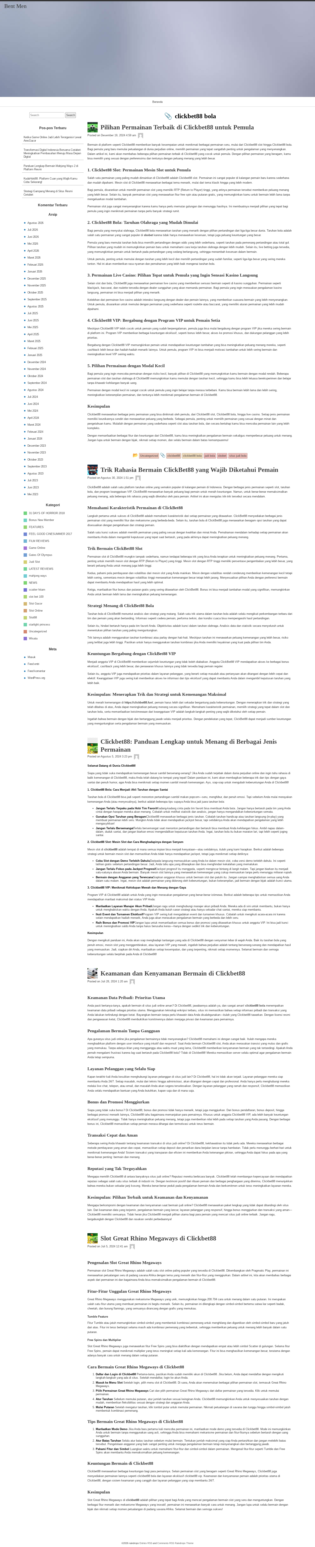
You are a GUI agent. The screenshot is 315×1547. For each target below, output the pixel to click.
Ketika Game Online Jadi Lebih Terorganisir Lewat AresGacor (52, 139)
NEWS (33, 582)
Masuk (32, 656)
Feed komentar (36, 670)
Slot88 (33, 617)
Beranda (157, 102)
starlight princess (39, 624)
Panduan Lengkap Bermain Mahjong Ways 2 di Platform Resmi (51, 167)
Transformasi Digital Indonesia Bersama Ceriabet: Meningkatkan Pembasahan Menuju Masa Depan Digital (52, 153)
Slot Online (36, 610)
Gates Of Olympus (40, 554)
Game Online (37, 547)
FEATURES (36, 526)
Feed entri (33, 664)
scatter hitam (37, 589)
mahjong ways (38, 575)
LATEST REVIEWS (41, 568)
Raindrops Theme (184, 1543)
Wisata (33, 638)
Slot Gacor (35, 603)
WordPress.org (36, 677)
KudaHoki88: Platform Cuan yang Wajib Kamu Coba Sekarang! (50, 180)
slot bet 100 (36, 596)
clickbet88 (110, 849)
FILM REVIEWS (39, 540)
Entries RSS (146, 1543)
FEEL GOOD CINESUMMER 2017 (50, 534)
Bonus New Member (41, 520)
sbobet (148, 235)
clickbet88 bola (255, 1005)
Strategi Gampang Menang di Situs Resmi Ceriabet (48, 193)
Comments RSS (165, 1543)
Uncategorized (38, 631)
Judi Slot (34, 561)
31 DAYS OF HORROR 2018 (47, 513)
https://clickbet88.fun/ (138, 702)
